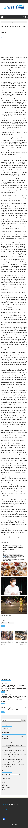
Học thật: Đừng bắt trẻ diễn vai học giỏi (11, 762)
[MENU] (26, 17)
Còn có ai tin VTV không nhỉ (8, 747)
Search (3, 718)
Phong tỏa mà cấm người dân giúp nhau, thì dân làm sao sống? (7, 643)
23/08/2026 (4, 683)
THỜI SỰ (3, 703)
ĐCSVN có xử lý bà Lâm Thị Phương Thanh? (12, 745)
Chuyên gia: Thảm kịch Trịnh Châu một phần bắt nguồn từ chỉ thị (21, 643)
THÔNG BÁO (5, 785)
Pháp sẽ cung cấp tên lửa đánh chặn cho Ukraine (13, 757)
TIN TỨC (4, 782)
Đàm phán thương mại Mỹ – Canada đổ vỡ (12, 759)
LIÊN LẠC (4, 791)
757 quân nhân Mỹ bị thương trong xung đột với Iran (14, 754)
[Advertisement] (14, 662)
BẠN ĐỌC (4, 789)
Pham (3, 29)
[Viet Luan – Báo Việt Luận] (2, 17)
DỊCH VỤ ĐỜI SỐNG (6, 787)
